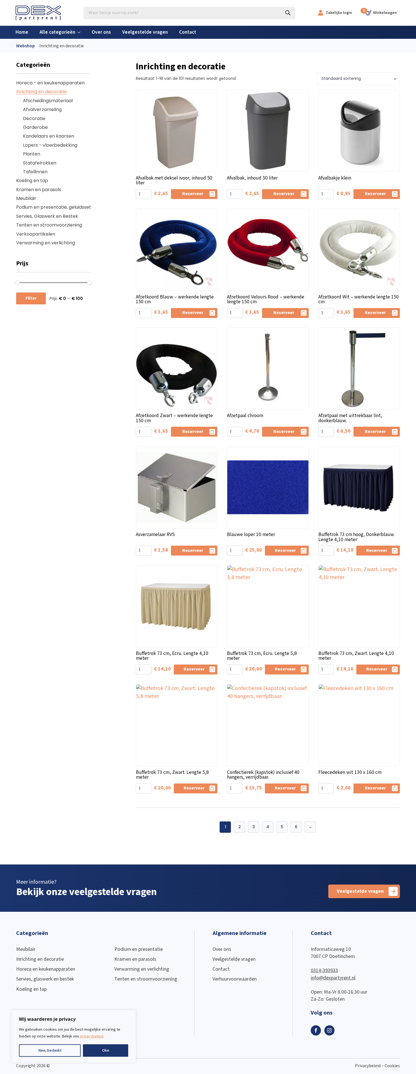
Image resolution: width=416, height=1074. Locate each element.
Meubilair (26, 198)
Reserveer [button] (192, 194)
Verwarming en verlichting (45, 243)
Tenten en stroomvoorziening (49, 225)
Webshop (25, 46)
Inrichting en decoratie (41, 91)
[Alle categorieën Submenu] (80, 32)
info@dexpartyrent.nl (333, 978)
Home (22, 32)
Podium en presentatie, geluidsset (53, 207)
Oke (105, 1050)
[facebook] (316, 1030)
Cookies (392, 1066)
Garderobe (35, 127)
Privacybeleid (368, 1066)
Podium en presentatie (138, 949)
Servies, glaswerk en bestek (45, 979)
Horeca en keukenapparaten (45, 969)
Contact (187, 32)
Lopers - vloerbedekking (50, 145)
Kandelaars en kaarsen (48, 136)
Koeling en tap (32, 180)
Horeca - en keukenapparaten (50, 83)
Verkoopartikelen (35, 234)
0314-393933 (324, 970)
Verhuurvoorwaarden (235, 979)
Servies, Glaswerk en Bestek (47, 216)
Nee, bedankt (50, 1050)
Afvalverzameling (42, 109)
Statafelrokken (39, 163)
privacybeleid (91, 1036)
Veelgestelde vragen (145, 32)
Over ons (101, 32)
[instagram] (329, 1030)
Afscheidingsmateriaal (48, 100)
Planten (31, 154)
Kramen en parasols (38, 189)
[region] (73, 1036)
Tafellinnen (35, 171)
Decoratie (34, 118)
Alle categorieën (57, 32)
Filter (31, 298)
